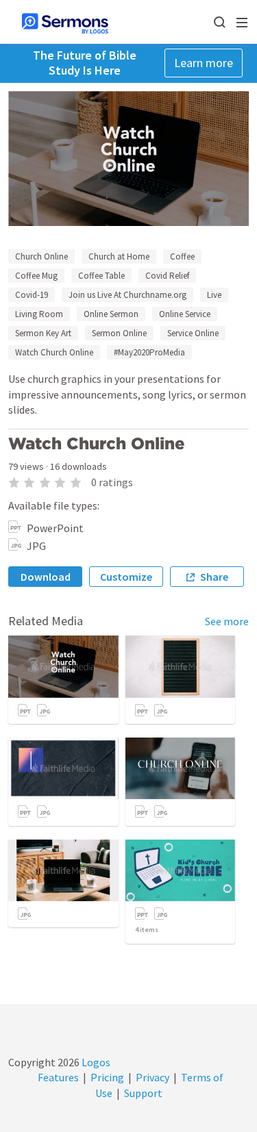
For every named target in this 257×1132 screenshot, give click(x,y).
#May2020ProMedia (149, 352)
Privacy (152, 1077)
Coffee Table (101, 275)
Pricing (107, 1077)
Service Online (193, 333)
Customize (126, 576)
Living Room (39, 314)
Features (58, 1077)
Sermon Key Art (43, 333)
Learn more (203, 63)
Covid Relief (167, 275)
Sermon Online (119, 333)
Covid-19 (31, 295)
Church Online (41, 256)
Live (214, 295)
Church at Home (118, 256)
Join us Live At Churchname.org (127, 295)
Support (143, 1093)
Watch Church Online (54, 352)
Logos (94, 1062)
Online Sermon (111, 314)
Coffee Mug (36, 275)
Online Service (184, 314)
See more (227, 621)
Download (46, 576)
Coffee (182, 256)
